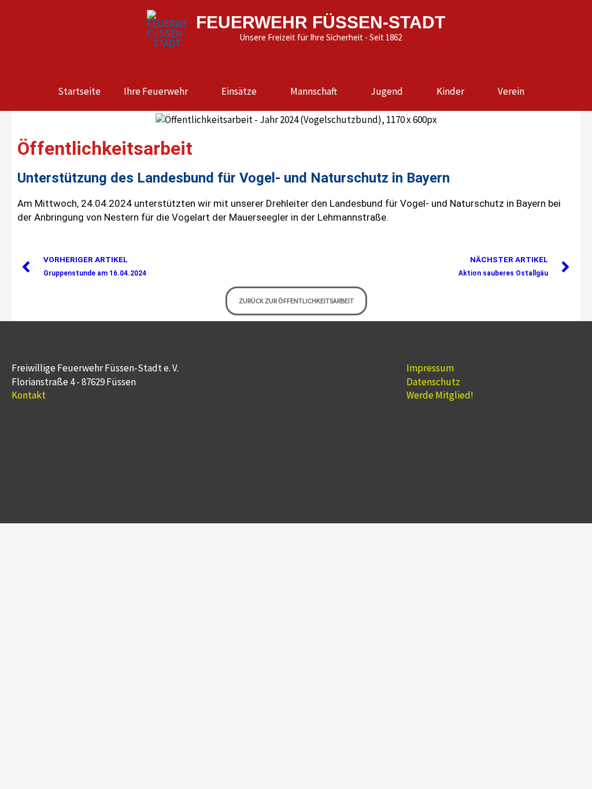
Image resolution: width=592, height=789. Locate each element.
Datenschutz (433, 381)
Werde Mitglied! (439, 395)
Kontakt (29, 395)
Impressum (430, 368)
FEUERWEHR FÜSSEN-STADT (320, 22)
